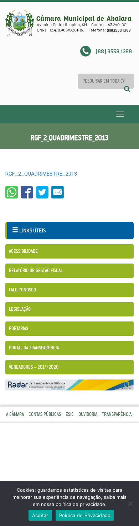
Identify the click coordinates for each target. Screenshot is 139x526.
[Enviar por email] (57, 192)
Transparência (117, 414)
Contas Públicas (45, 414)
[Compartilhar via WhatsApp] (11, 192)
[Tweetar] (42, 192)
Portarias (18, 328)
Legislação (20, 309)
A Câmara (15, 414)
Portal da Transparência (34, 347)
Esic (70, 414)
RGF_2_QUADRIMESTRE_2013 (41, 174)
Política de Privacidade (85, 515)
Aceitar (40, 515)
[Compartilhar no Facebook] (27, 192)
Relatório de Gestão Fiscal (36, 270)
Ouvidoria (87, 414)
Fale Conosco (22, 290)
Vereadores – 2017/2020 (33, 367)
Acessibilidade (23, 251)
